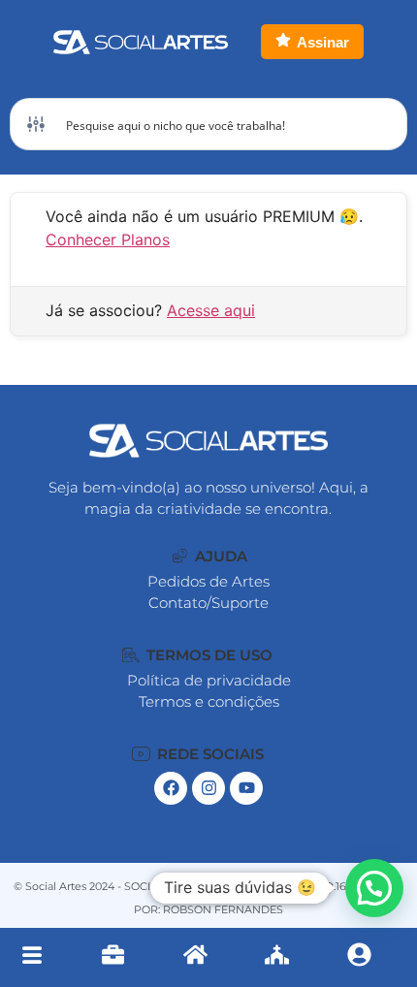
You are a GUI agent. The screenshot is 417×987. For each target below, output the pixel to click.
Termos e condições (209, 701)
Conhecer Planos (108, 239)
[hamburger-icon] (31, 957)
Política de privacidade (209, 680)
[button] (209, 556)
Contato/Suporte (208, 602)
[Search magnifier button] (381, 124)
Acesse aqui (211, 310)
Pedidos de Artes (208, 581)
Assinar (323, 42)
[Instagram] (208, 788)
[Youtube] (246, 788)
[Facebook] (170, 788)
